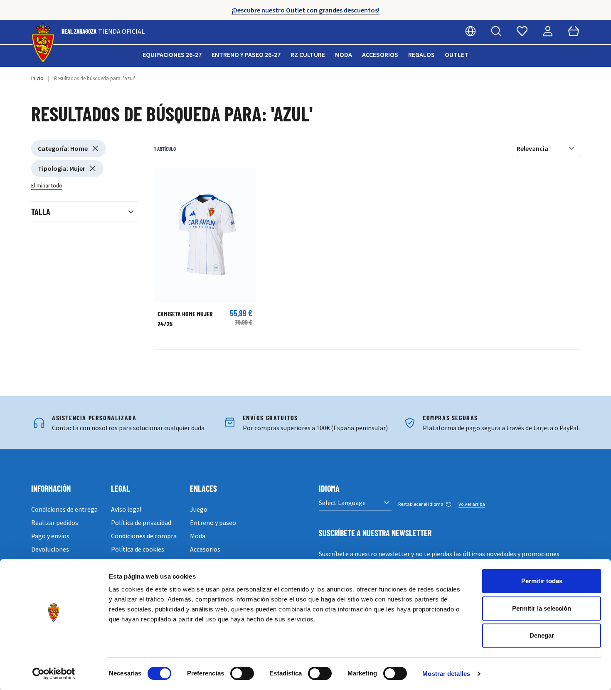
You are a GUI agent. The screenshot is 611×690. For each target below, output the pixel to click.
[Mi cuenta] (548, 31)
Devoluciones (50, 549)
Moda (343, 54)
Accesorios (380, 54)
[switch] (242, 673)
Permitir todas (541, 580)
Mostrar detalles (446, 673)
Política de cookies (137, 549)
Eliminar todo (46, 185)
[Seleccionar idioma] (470, 31)
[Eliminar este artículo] (95, 148)
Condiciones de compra (144, 536)
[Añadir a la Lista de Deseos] (164, 177)
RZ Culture (308, 54)
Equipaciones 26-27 (172, 54)
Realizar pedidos (54, 522)
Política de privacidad (141, 522)
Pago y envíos (50, 536)
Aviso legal (126, 509)
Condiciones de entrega (64, 509)
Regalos (421, 54)
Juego (198, 509)
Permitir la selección (541, 608)
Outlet (456, 54)
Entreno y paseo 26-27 (246, 54)
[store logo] (43, 43)
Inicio (37, 78)
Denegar (542, 635)
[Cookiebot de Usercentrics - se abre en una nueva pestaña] (53, 674)
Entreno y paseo (213, 522)
